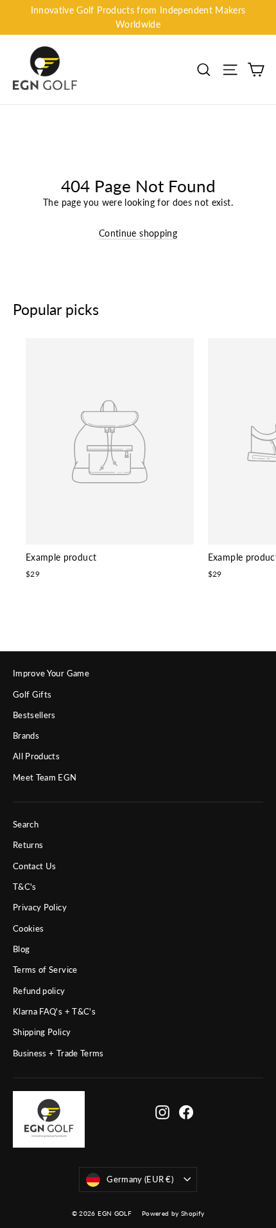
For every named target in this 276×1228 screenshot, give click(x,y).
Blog (21, 949)
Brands (26, 735)
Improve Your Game (51, 673)
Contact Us (34, 866)
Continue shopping (138, 233)
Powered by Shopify (173, 1213)
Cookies (28, 928)
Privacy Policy (40, 907)
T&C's (25, 886)
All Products (36, 756)
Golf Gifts (32, 694)
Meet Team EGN (45, 777)
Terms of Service (45, 969)
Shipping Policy (42, 1032)
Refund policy (39, 991)
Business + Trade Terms (58, 1053)
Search (26, 824)
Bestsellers (34, 715)
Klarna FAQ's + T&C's (54, 1011)
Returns (28, 845)
